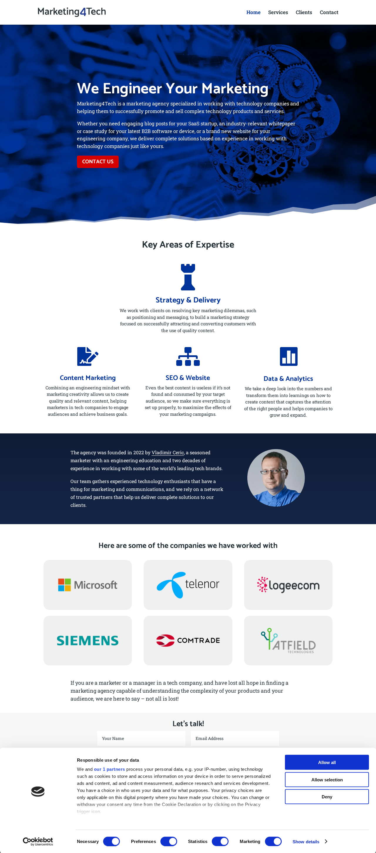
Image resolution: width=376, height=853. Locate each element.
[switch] (168, 841)
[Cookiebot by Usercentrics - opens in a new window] (38, 841)
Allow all (327, 762)
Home (253, 13)
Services (278, 13)
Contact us (97, 161)
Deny (327, 796)
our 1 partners (109, 769)
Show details (306, 841)
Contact (329, 13)
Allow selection (327, 779)
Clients (304, 13)
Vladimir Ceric (168, 452)
